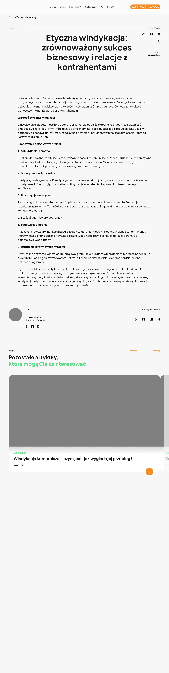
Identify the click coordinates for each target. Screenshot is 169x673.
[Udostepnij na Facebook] (151, 34)
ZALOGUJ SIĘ (153, 7)
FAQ (101, 7)
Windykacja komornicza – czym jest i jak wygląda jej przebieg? (73, 458)
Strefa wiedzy (90, 7)
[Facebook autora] (32, 326)
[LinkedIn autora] (38, 326)
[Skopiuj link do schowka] (143, 34)
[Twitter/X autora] (27, 326)
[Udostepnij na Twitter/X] (159, 41)
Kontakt (110, 7)
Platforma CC (75, 7)
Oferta (63, 7)
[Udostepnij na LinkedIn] (159, 34)
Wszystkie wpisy (25, 17)
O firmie (53, 7)
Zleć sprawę (138, 7)
